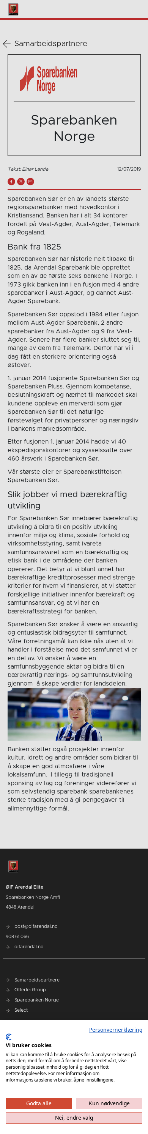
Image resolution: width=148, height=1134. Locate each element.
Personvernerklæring (115, 1029)
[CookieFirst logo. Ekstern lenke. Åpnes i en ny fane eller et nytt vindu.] (8, 1037)
